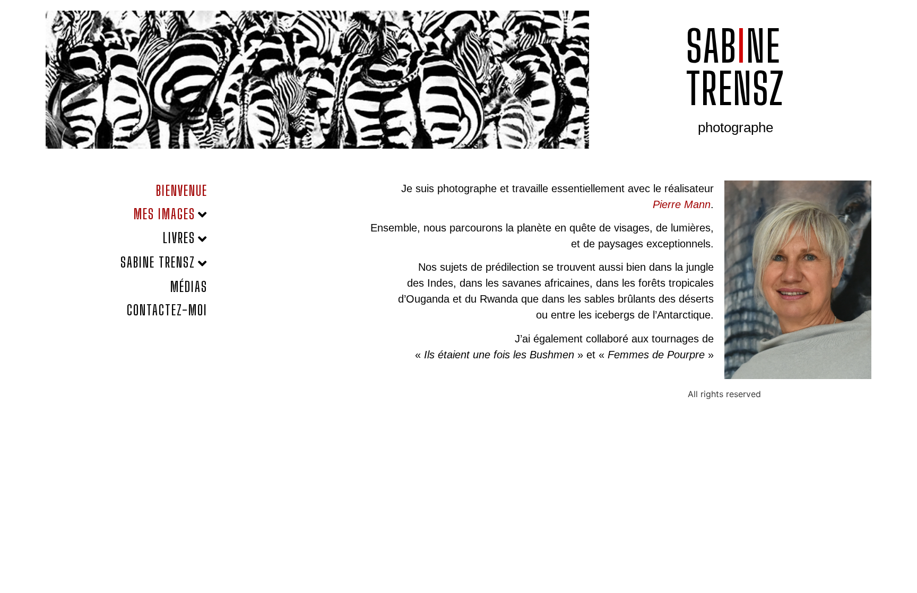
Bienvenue (181, 190)
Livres (179, 237)
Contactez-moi (167, 310)
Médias (188, 286)
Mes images (164, 213)
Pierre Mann (682, 204)
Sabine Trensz (157, 262)
